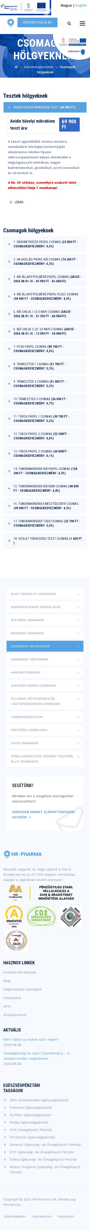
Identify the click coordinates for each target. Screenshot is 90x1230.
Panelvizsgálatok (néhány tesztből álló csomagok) (42, 758)
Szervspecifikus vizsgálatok (36, 607)
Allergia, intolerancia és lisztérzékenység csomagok (35, 701)
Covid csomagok (24, 743)
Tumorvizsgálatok (27, 717)
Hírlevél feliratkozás (19, 972)
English (81, 5)
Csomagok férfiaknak (29, 659)
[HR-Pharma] (11, 22)
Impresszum (42, 1216)
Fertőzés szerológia (29, 730)
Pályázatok (12, 998)
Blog (6, 981)
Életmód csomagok (27, 620)
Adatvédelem (15, 1216)
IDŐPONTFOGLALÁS (37, 22)
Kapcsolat (66, 1216)
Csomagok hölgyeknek (30, 646)
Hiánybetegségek (26, 672)
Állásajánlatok (14, 1015)
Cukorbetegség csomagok (33, 685)
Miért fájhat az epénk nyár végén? (31, 1040)
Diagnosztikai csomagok (22, 989)
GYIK (7, 1006)
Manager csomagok (27, 633)
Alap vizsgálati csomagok (33, 594)
